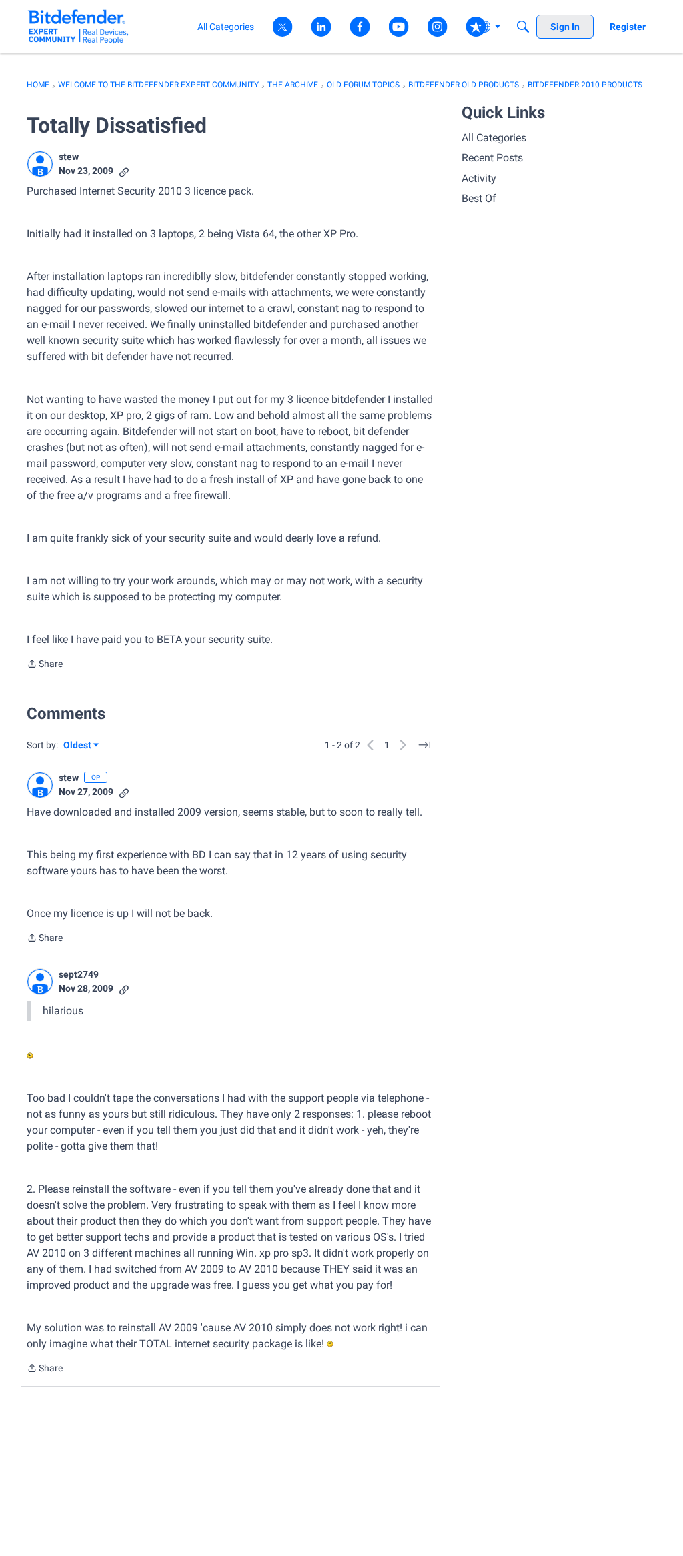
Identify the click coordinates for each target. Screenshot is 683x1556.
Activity (479, 178)
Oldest (78, 746)
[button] (40, 164)
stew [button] (69, 156)
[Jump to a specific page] (424, 745)
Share (45, 665)
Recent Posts (492, 157)
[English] (78, 26)
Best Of (479, 198)
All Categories (494, 137)
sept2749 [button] (79, 974)
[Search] (523, 27)
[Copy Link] (124, 171)
